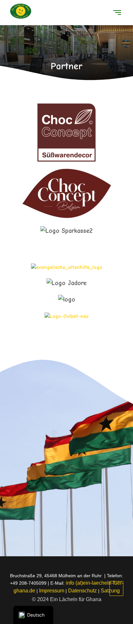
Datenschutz (82, 590)
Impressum (51, 590)
